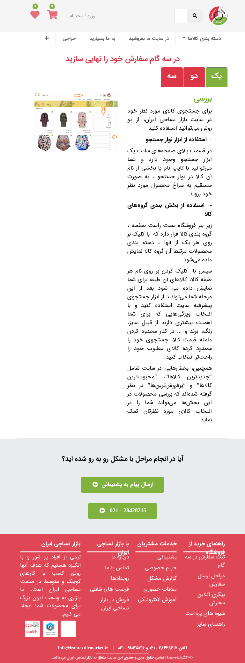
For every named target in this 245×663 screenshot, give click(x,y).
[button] (46, 39)
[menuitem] (201, 39)
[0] (52, 16)
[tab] (216, 77)
